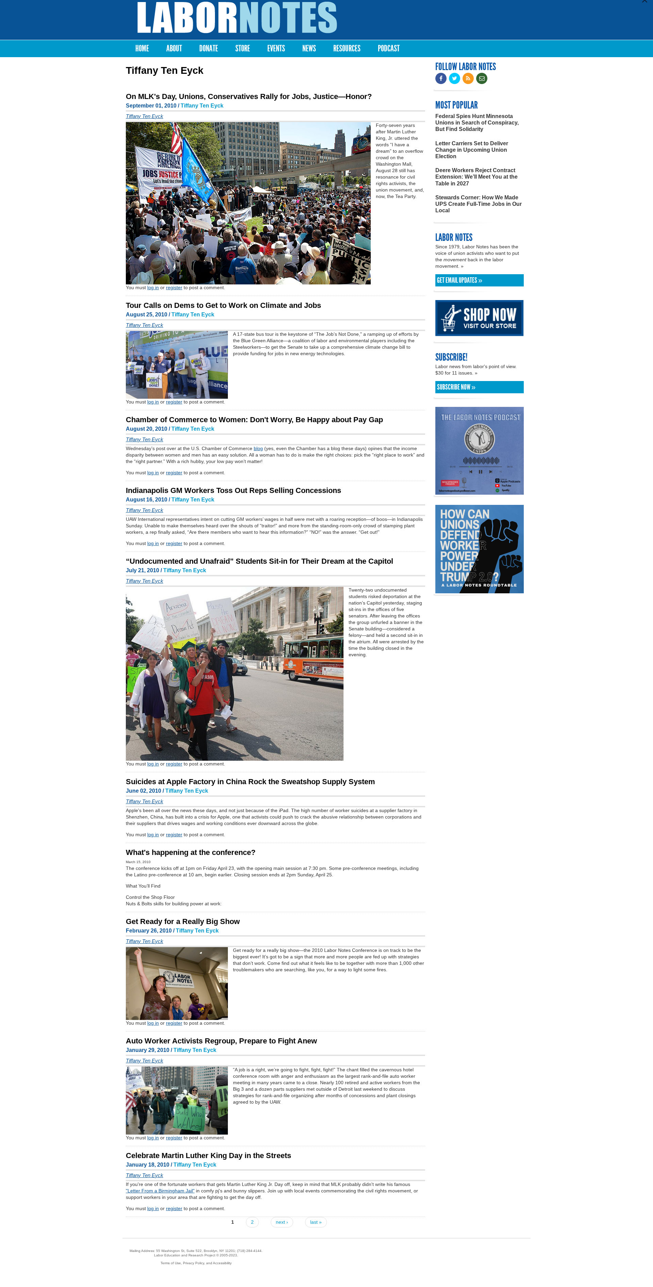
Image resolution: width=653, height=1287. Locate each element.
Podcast (389, 48)
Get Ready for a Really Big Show (183, 921)
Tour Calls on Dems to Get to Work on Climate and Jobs (223, 305)
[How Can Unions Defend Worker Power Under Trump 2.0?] (479, 590)
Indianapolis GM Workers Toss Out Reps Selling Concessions (233, 490)
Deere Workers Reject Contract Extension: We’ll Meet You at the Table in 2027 (476, 176)
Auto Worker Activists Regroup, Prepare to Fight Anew (221, 1041)
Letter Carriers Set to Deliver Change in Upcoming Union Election (471, 150)
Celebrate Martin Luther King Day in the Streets (208, 1155)
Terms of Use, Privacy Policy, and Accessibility (196, 1263)
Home (142, 48)
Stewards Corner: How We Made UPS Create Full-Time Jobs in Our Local (478, 204)
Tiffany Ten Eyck (202, 106)
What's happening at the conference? (190, 852)
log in (153, 287)
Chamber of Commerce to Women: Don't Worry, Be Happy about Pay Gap (254, 419)
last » (316, 1222)
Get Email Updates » (459, 280)
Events (276, 48)
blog (258, 448)
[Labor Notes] (237, 17)
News (309, 48)
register (174, 287)
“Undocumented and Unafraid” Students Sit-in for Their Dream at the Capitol (259, 561)
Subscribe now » (456, 387)
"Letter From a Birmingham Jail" (160, 1190)
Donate (208, 48)
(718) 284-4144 (249, 1251)
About (174, 48)
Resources (347, 48)
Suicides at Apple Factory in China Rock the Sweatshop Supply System (250, 781)
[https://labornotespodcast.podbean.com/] (479, 491)
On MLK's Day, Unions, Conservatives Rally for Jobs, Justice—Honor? (249, 96)
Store (242, 48)
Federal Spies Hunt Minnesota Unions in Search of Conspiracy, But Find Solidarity (477, 122)
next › (282, 1222)
